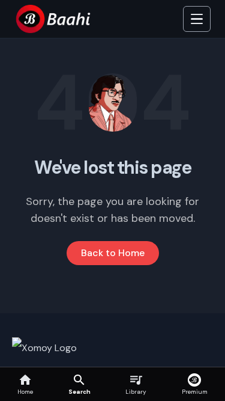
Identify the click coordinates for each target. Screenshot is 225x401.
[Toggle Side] (197, 19)
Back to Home (113, 252)
